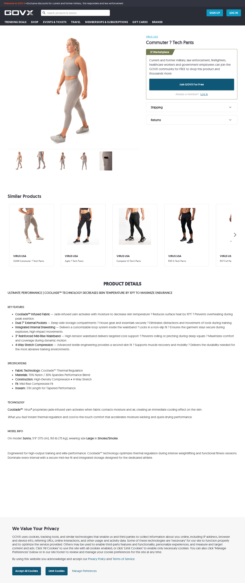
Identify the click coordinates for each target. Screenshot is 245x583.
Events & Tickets (55, 22)
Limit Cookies (57, 571)
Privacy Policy (97, 559)
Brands (157, 22)
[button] (191, 107)
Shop (34, 22)
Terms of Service (124, 559)
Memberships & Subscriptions (106, 22)
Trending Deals (15, 22)
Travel (76, 22)
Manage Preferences (84, 571)
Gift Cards (140, 22)
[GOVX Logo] (19, 12)
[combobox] (75, 13)
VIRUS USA (152, 36)
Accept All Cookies (26, 571)
